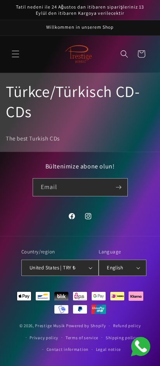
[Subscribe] (118, 187)
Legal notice (108, 349)
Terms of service (82, 337)
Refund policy (127, 325)
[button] (15, 53)
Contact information (68, 349)
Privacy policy (44, 337)
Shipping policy (122, 337)
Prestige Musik (50, 325)
